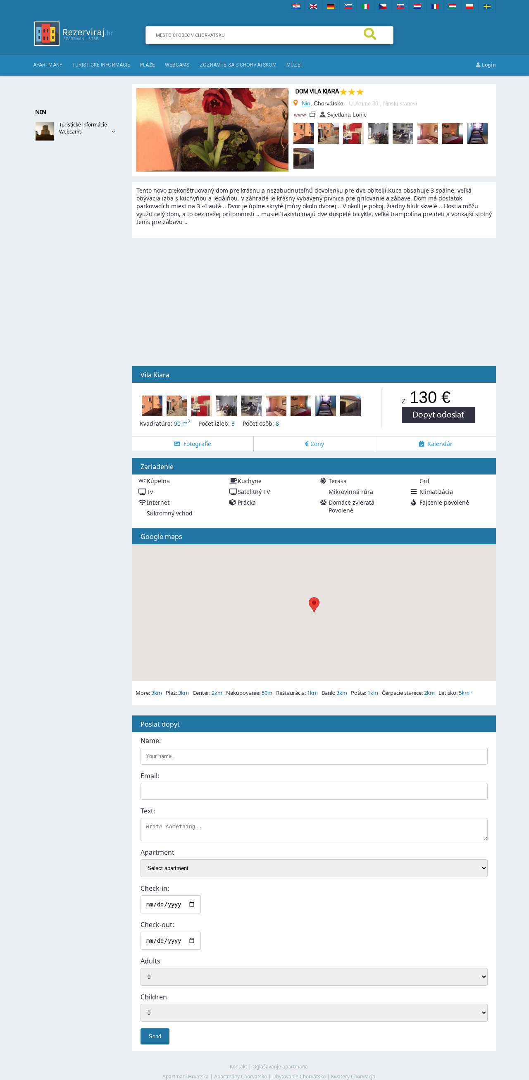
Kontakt (238, 1066)
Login (488, 64)
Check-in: (155, 888)
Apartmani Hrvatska (185, 1076)
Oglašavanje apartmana (280, 1066)
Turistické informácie (101, 65)
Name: (151, 740)
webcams (177, 65)
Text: (148, 810)
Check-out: (157, 924)
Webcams (70, 131)
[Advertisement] (66, 280)
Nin (306, 103)
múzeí (294, 65)
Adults (150, 961)
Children (154, 996)
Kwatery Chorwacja (353, 1076)
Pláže (147, 65)
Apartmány (47, 65)
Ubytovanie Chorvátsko (299, 1076)
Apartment (157, 852)
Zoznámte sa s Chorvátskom (238, 65)
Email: (150, 775)
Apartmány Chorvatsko (240, 1076)
